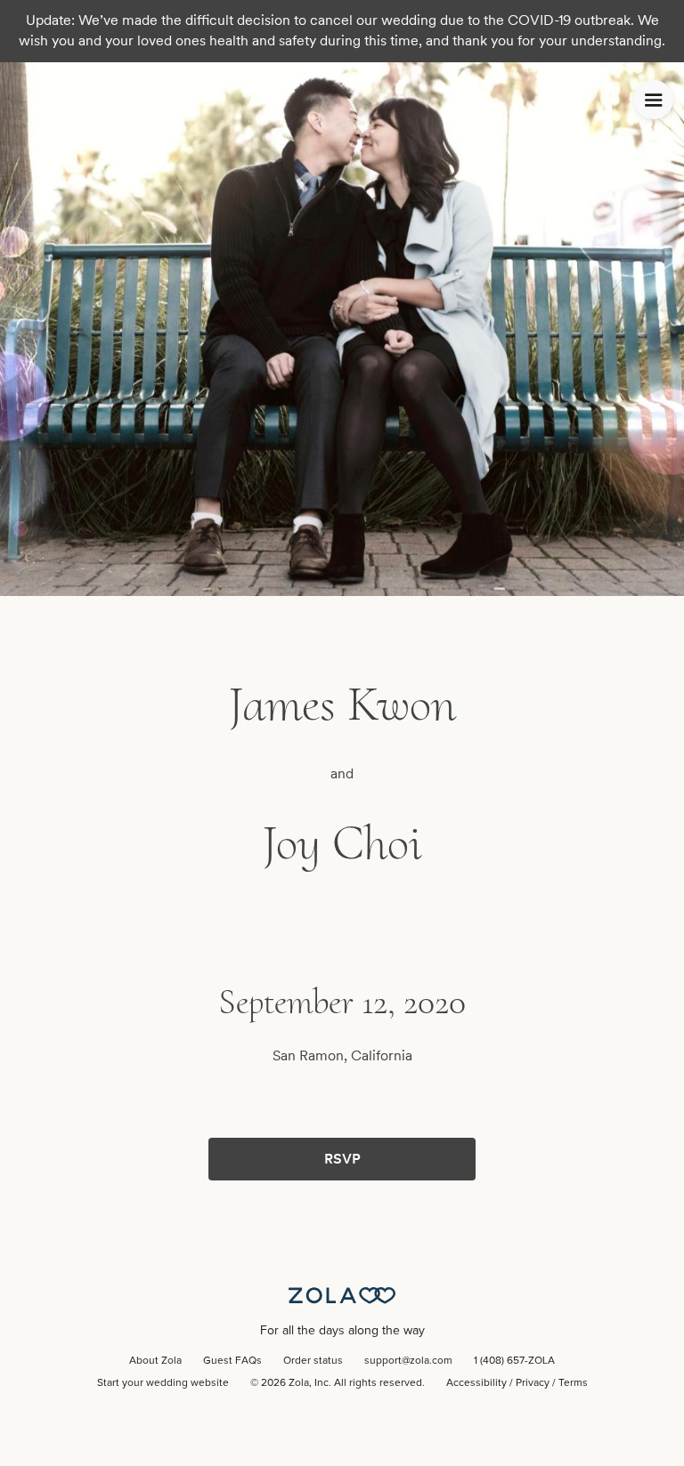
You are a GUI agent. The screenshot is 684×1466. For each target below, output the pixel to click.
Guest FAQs (232, 1361)
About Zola (155, 1361)
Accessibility (476, 1383)
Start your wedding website (163, 1383)
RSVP (342, 1158)
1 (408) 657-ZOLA (514, 1361)
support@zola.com (408, 1361)
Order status (313, 1361)
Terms (573, 1383)
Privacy (533, 1383)
